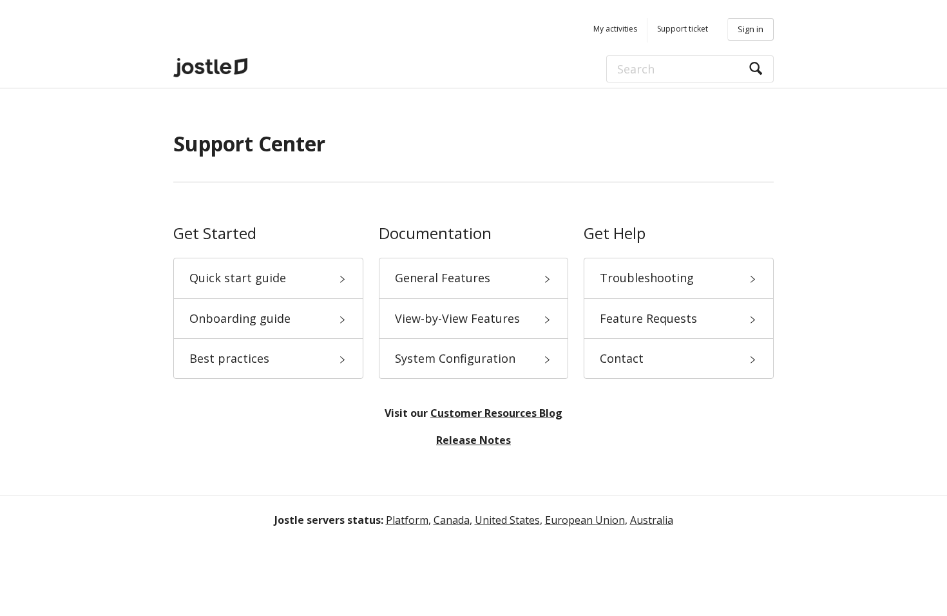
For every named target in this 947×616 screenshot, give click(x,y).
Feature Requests (648, 318)
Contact (622, 358)
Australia (651, 520)
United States (507, 520)
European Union (585, 520)
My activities (615, 28)
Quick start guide (237, 277)
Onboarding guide (240, 318)
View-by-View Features (457, 318)
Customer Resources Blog (496, 413)
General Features (442, 277)
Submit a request (677, 30)
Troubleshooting (647, 277)
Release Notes (473, 440)
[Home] (247, 67)
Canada (452, 520)
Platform (407, 520)
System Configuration (455, 358)
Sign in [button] (750, 29)
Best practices (229, 358)
